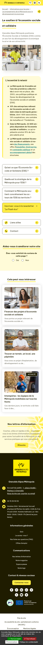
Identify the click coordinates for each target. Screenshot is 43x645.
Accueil (5, 9)
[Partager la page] (39, 11)
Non (27, 260)
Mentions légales (29, 629)
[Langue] (34, 2)
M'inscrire (21, 445)
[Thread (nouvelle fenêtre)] (31, 590)
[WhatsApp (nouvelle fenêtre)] (26, 590)
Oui (17, 260)
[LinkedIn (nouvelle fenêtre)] (21, 590)
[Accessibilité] (39, 2)
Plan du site (21, 618)
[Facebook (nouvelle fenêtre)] (11, 590)
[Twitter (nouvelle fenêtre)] (16, 595)
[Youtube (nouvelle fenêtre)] (21, 595)
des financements (22, 144)
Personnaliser (11, 642)
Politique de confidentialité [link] (29, 642)
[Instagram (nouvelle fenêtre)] (16, 590)
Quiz (21, 532)
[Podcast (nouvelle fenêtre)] (26, 595)
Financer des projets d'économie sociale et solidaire (20, 313)
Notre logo (21, 568)
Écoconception (13, 629)
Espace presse (21, 564)
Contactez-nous (21, 582)
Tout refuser (30, 639)
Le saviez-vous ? (21, 536)
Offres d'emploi (21, 543)
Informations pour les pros (19, 9)
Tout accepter (15, 639)
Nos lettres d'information (21, 557)
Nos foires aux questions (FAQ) (21, 539)
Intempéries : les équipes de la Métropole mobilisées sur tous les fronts (20, 399)
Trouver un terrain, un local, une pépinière (19, 355)
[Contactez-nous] (30, 2)
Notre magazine (21, 560)
